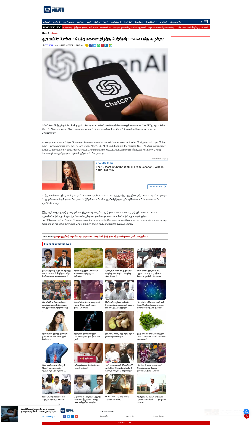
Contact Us (104, 416)
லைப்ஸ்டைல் (116, 22)
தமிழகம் (46, 22)
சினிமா (97, 22)
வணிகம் (163, 22)
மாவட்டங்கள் (68, 22)
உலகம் (88, 22)
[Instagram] (72, 416)
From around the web (57, 243)
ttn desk (49, 45)
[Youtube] (76, 416)
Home (45, 33)
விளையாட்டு (175, 22)
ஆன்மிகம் (128, 22)
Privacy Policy (158, 416)
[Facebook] (64, 416)
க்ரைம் (105, 22)
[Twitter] (68, 416)
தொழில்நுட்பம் (152, 22)
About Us (129, 416)
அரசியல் (56, 22)
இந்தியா (80, 22)
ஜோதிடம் (139, 22)
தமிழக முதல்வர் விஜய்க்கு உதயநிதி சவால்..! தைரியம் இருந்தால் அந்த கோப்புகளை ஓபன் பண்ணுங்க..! (101, 236)
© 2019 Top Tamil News (126, 423)
